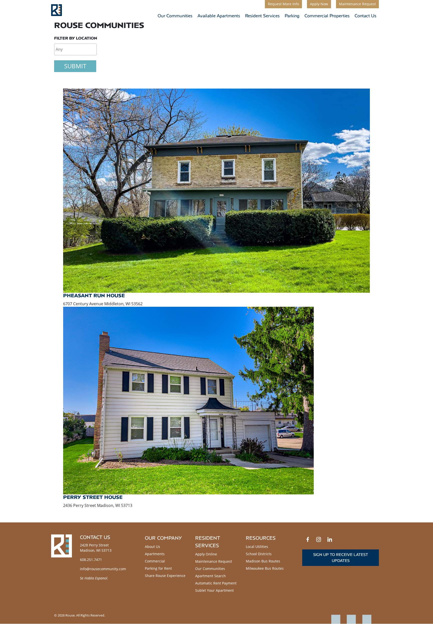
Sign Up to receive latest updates (340, 557)
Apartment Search (210, 575)
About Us (152, 546)
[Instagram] (318, 539)
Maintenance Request (213, 561)
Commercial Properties (327, 15)
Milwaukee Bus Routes (265, 568)
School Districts (259, 553)
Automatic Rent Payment (216, 583)
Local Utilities (257, 546)
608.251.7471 (91, 559)
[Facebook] (307, 539)
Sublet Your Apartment (214, 590)
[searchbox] (75, 49)
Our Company (163, 538)
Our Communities (175, 15)
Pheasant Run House (94, 295)
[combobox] (75, 49)
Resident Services (262, 15)
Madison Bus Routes (263, 561)
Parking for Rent (158, 568)
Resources (261, 538)
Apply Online (206, 554)
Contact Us (365, 15)
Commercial (155, 561)
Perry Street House (93, 497)
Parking (292, 15)
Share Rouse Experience (165, 575)
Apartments (155, 553)
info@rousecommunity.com (103, 568)
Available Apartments (218, 15)
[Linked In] (329, 539)
